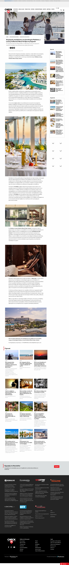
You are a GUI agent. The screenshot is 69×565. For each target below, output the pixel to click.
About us (52, 547)
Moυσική (22, 545)
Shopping (37, 544)
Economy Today (30, 0)
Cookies (52, 549)
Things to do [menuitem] (27, 9)
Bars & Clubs (22, 542)
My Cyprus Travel (57, 0)
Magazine (47, 0)
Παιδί (36, 541)
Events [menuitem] (52, 9)
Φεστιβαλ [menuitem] (49, 9)
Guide (7, 36)
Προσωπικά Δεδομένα (55, 544)
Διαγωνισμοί (38, 549)
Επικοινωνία (53, 545)
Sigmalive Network (8, 0)
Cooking (51, 0)
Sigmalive (16, 0)
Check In (43, 0)
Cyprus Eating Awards (40, 550)
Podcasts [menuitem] (15, 10)
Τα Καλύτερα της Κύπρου (24, 36)
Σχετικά (7, 348)
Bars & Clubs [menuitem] (21, 9)
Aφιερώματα (38, 547)
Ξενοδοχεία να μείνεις (14, 36)
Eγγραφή (57, 466)
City (34, 0)
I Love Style (38, 0)
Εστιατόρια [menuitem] (15, 9)
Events (21, 550)
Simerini (19, 0)
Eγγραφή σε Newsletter (55, 541)
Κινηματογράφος (23, 547)
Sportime (24, 0)
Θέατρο (21, 549)
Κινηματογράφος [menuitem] (38, 9)
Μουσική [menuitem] (32, 9)
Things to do (22, 544)
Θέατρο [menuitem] (44, 9)
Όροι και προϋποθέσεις (55, 542)
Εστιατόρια (22, 541)
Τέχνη (36, 542)
